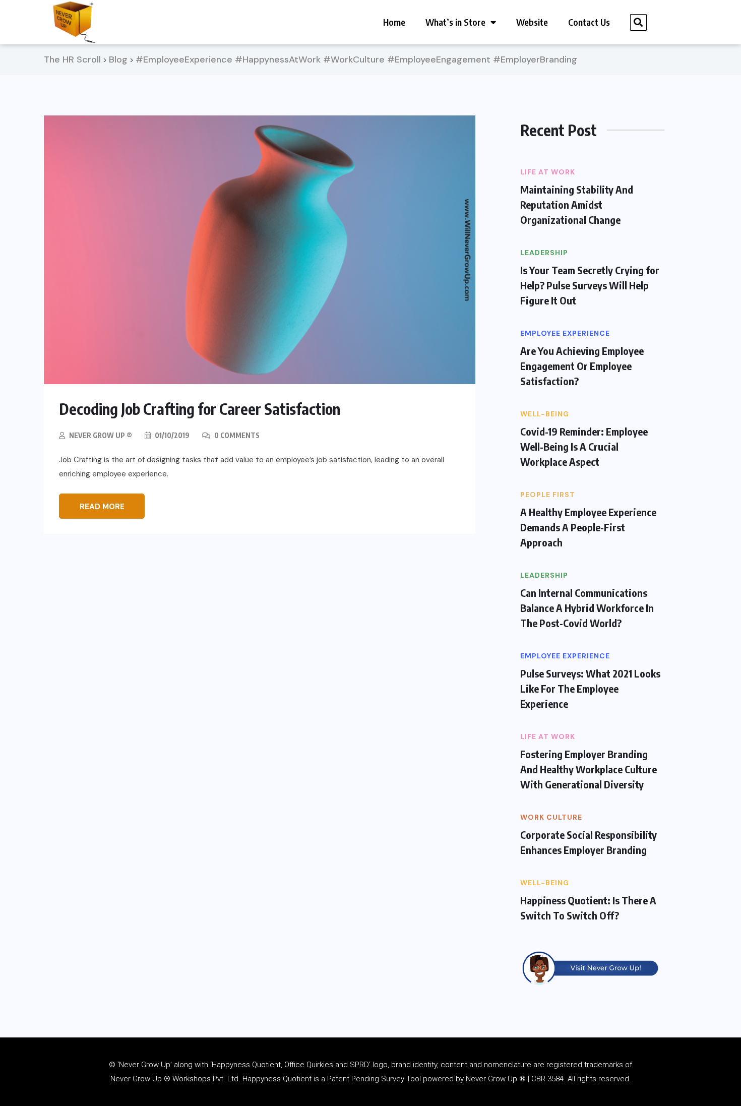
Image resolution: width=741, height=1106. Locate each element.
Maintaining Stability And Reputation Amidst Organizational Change (576, 204)
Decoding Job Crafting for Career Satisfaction (199, 408)
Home (394, 22)
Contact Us (589, 22)
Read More (102, 507)
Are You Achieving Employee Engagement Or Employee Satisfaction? (582, 365)
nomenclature (507, 1064)
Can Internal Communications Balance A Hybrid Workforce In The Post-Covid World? (587, 607)
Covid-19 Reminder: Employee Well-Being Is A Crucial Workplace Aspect (584, 446)
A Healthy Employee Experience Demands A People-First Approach (588, 527)
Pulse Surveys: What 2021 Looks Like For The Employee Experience (590, 688)
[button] (638, 22)
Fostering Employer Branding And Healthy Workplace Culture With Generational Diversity (588, 769)
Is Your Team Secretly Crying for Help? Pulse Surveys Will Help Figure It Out (589, 285)
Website (532, 22)
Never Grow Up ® (100, 435)
